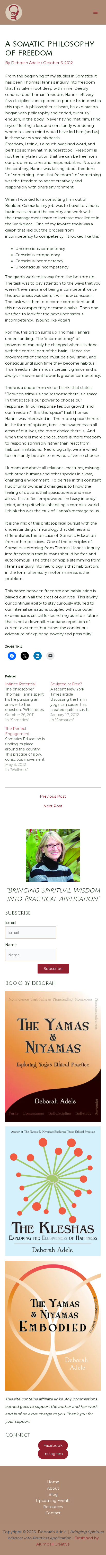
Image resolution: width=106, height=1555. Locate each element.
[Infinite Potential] (27, 702)
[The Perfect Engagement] (27, 749)
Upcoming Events (53, 1500)
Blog (53, 1494)
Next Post (52, 806)
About (53, 1488)
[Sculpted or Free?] (73, 702)
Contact (53, 1513)
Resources (53, 1506)
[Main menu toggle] (95, 12)
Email (10, 922)
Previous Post (53, 796)
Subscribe (53, 968)
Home (53, 1482)
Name (11, 944)
